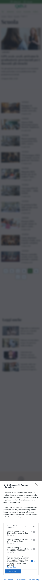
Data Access (21, 580)
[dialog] (21, 532)
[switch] (33, 532)
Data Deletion (8, 580)
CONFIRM (12, 571)
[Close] (37, 485)
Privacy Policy (34, 580)
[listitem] (21, 526)
